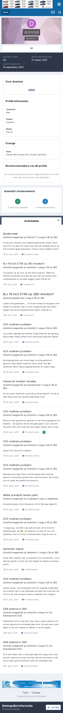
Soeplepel (32, 498)
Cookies (36, 692)
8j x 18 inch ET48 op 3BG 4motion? (23, 263)
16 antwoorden (31, 342)
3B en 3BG (52, 237)
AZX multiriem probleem (17, 324)
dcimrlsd (7, 237)
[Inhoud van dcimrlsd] (31, 48)
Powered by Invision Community (31, 696)
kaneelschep (33, 385)
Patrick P (31, 237)
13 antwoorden (30, 633)
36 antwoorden (32, 509)
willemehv (32, 552)
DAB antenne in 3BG (15, 608)
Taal (25, 692)
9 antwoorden (31, 402)
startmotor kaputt (13, 548)
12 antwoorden (31, 254)
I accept (54, 707)
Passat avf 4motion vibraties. (20, 381)
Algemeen (53, 498)
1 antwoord (27, 284)
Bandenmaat (10, 233)
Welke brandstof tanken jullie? (20, 495)
